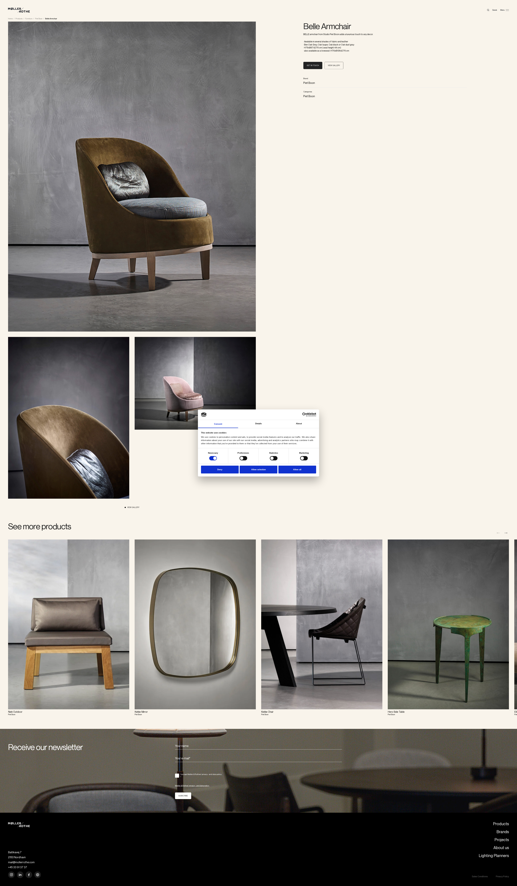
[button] (506, 533)
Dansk (494, 10)
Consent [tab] (218, 424)
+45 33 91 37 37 (17, 867)
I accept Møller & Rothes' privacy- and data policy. (201, 775)
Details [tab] (258, 423)
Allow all (297, 469)
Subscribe (183, 796)
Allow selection (258, 469)
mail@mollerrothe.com (21, 862)
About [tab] (299, 423)
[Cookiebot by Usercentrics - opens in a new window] (304, 415)
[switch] (243, 458)
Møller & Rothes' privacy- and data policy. (192, 785)
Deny (219, 469)
